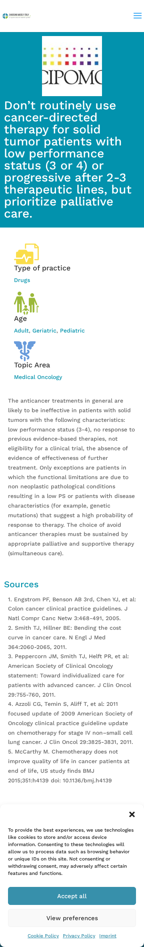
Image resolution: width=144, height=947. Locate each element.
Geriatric (44, 330)
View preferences (72, 918)
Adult (21, 330)
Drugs (22, 280)
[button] (132, 814)
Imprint (107, 936)
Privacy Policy (79, 936)
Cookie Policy (43, 936)
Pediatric (72, 330)
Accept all (72, 896)
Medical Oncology (38, 377)
